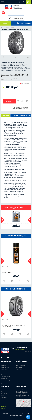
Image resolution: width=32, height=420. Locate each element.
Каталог (5, 23)
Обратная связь (5, 392)
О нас (2, 395)
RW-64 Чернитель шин (8, 272)
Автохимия (4, 369)
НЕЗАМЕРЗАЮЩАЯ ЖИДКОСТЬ (5, 377)
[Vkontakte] (8, 357)
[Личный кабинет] (24, 2)
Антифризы (4, 371)
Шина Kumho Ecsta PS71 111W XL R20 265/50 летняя (13, 326)
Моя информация (20, 365)
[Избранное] (20, 2)
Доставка (3, 390)
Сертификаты (4, 397)
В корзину (9, 101)
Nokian (12, 27)
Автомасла (3, 365)
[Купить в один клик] (18, 101)
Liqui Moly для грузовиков (7, 380)
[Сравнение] (16, 2)
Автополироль (4, 373)
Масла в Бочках (5, 382)
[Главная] (1, 27)
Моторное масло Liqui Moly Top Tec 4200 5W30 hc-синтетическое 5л (16, 224)
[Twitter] (2, 357)
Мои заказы (19, 367)
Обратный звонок (19, 349)
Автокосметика (5, 367)
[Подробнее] (28, 281)
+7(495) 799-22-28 (25, 23)
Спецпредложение (5, 375)
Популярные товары (6, 384)
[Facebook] (4, 357)
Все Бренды (6, 27)
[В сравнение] (22, 101)
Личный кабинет (5, 393)
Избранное (19, 369)
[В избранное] (27, 101)
